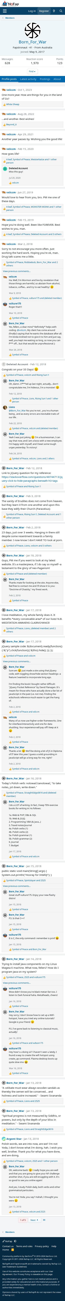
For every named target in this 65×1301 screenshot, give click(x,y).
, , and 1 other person (31, 161)
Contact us (8, 1246)
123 (59, 63)
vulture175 (15, 303)
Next (33, 1220)
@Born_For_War (17, 410)
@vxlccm (21, 330)
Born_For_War (16, 323)
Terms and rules (24, 1246)
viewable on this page (42, 1274)
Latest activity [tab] (28, 79)
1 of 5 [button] (23, 1220)
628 (7, 63)
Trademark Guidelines (16, 1266)
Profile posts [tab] (9, 79)
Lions (12, 407)
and (23, 486)
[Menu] (5, 11)
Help (53, 1246)
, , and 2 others (32, 264)
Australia (47, 47)
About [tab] (57, 79)
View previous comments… (17, 271)
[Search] (61, 11)
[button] (15, 1241)
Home (5, 1249)
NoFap (9, 1241)
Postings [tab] (45, 79)
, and (37, 298)
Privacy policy (42, 1246)
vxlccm (11, 89)
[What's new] (54, 11)
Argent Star (14, 1138)
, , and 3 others (33, 234)
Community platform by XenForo (29, 1256)
